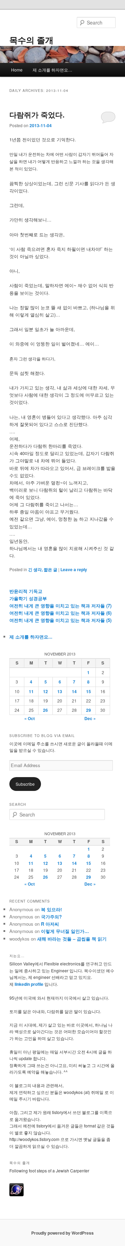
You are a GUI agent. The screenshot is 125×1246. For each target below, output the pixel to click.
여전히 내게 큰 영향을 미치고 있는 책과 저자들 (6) (60, 613)
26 (45, 710)
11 (31, 691)
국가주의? (51, 916)
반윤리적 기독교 (25, 591)
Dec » (90, 718)
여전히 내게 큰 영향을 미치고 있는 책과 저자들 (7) (60, 605)
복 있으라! (51, 909)
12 (45, 691)
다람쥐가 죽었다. (37, 114)
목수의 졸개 (31, 40)
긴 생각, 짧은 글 (42, 569)
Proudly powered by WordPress (62, 1233)
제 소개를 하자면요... (30, 636)
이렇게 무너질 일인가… (65, 931)
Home (17, 70)
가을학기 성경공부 (28, 598)
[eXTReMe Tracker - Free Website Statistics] (16, 1194)
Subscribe (25, 784)
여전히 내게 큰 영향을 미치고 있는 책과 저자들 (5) (60, 620)
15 (88, 691)
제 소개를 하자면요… (52, 70)
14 (74, 691)
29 (88, 710)
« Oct (29, 718)
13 (59, 691)
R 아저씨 (50, 924)
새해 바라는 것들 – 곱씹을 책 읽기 (72, 938)
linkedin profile (29, 984)
